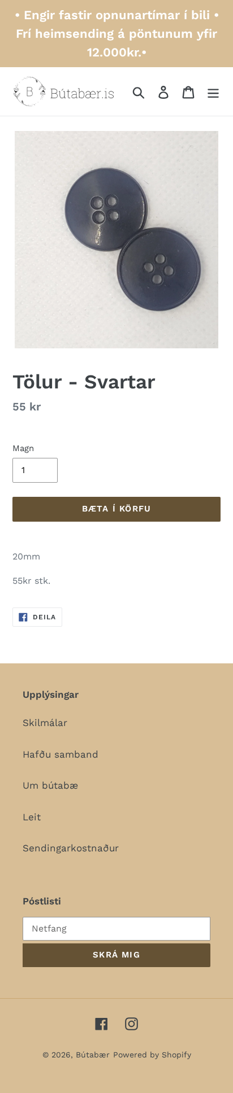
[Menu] (213, 91)
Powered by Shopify (152, 1054)
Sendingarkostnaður (71, 848)
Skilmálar (45, 722)
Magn (23, 448)
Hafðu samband (60, 754)
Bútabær (93, 1054)
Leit (32, 817)
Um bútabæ (50, 785)
